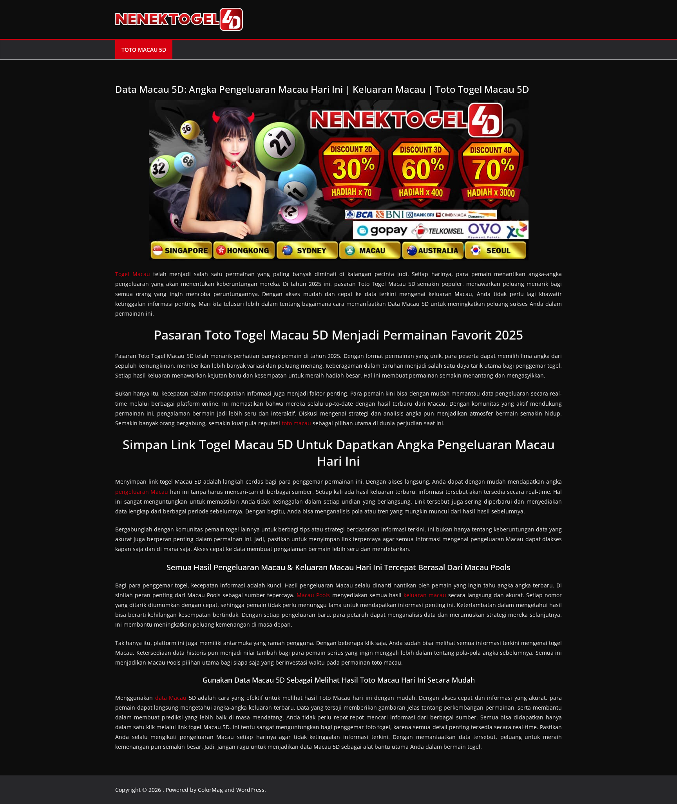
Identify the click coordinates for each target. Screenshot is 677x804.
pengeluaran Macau (141, 491)
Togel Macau (132, 274)
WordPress (250, 789)
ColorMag (210, 789)
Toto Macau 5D (143, 49)
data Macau (171, 697)
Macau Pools (313, 595)
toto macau (296, 423)
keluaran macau (425, 595)
